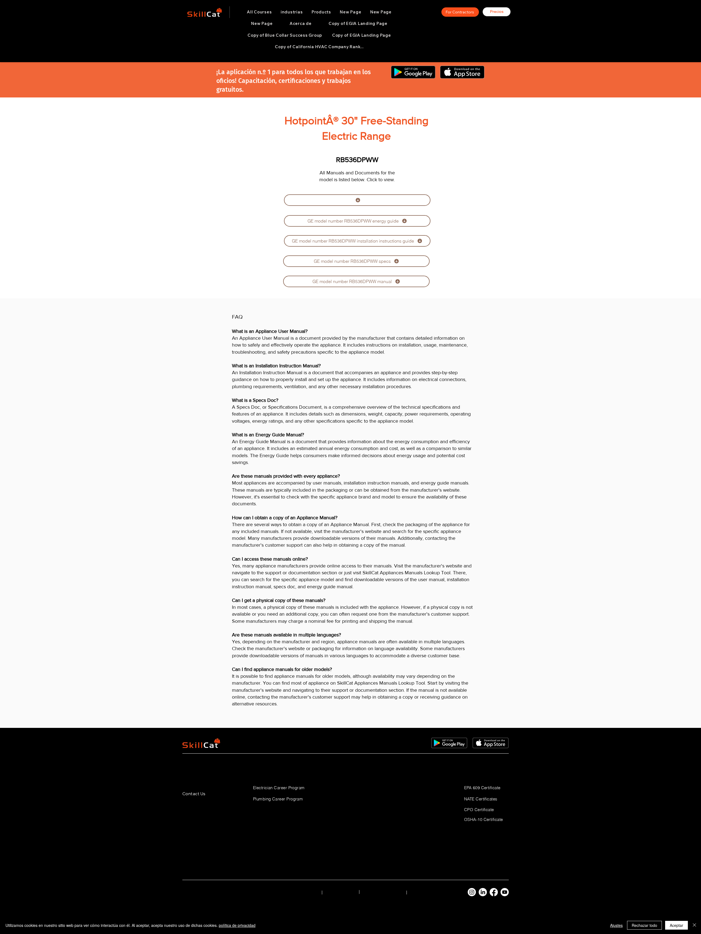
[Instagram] (472, 892)
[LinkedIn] (483, 892)
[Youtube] (505, 892)
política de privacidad (237, 925)
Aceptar (676, 925)
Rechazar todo (644, 925)
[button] (291, 12)
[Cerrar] (694, 925)
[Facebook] (494, 892)
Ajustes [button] (616, 925)
